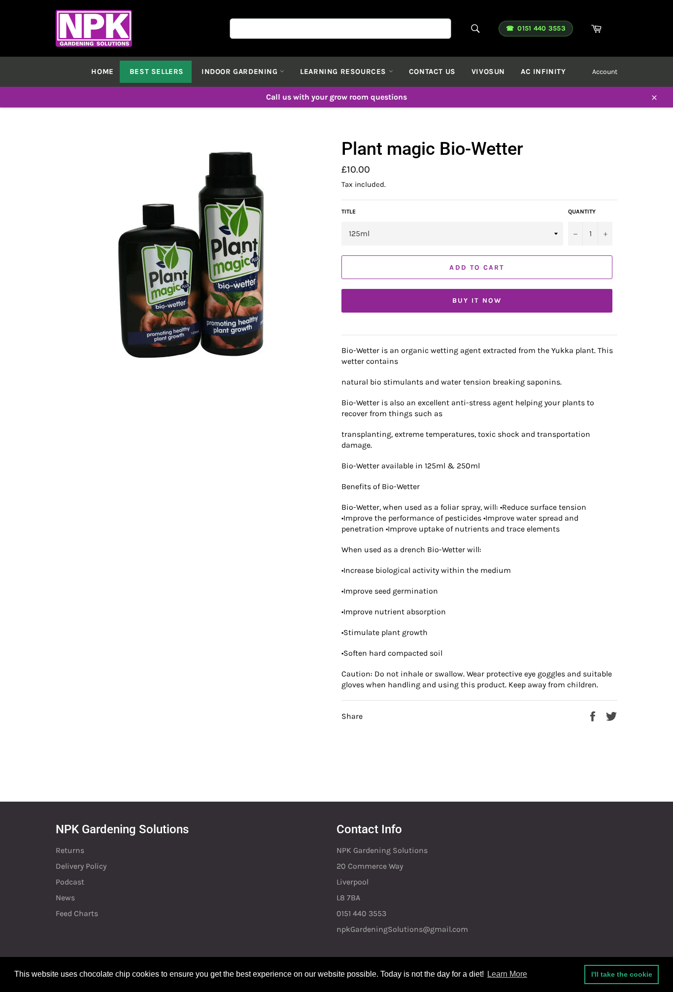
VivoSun (488, 71)
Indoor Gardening (241, 71)
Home (102, 71)
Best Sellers (157, 71)
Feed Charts (77, 913)
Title (348, 211)
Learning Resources (344, 71)
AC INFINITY (543, 71)
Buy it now (477, 300)
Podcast (70, 881)
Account (604, 72)
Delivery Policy (81, 866)
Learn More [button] (507, 974)
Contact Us (432, 71)
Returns (70, 850)
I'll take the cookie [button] (621, 974)
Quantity (582, 211)
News (65, 897)
